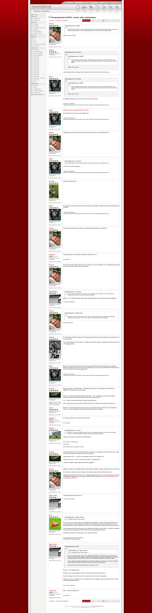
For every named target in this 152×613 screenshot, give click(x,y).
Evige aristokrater (38, 51)
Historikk (35, 48)
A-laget (35, 22)
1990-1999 (36, 72)
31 (98, 20)
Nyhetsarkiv (37, 18)
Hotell (35, 87)
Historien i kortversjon (39, 78)
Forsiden (35, 14)
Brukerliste (36, 46)
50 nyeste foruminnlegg (39, 44)
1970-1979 (36, 69)
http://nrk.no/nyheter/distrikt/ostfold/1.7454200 (76, 110)
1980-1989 (36, 71)
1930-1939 (36, 62)
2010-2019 (36, 76)
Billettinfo (36, 85)
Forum (34, 37)
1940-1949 (36, 64)
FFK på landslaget (38, 53)
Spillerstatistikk (37, 31)
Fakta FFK (36, 79)
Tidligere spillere (38, 33)
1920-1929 (36, 60)
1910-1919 (36, 58)
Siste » (114, 20)
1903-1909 (36, 57)
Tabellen (36, 29)
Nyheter (35, 16)
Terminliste (36, 26)
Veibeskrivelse (37, 92)
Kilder (35, 81)
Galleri (34, 35)
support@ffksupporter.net (98, 606)
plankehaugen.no (46, 11)
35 (108, 20)
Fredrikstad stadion (38, 90)
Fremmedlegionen (38, 55)
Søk (35, 40)
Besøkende (36, 83)
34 (106, 20)
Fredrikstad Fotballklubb (62, 20)
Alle (118, 20)
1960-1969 (36, 67)
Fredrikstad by (37, 89)
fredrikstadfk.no (37, 11)
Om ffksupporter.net (38, 94)
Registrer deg (114, 2)
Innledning (36, 50)
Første (93, 20)
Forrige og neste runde (39, 27)
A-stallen (36, 24)
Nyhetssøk (36, 20)
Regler (35, 42)
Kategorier (52, 20)
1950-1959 (36, 65)
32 (101, 20)
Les (35, 39)
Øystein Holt (84, 607)
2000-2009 (36, 74)
